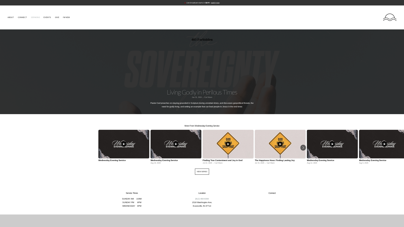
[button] (303, 147)
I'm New (66, 17)
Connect (22, 17)
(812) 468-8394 (202, 199)
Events (47, 17)
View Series (202, 171)
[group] (123, 147)
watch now (215, 3)
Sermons (35, 17)
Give (57, 17)
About (11, 17)
